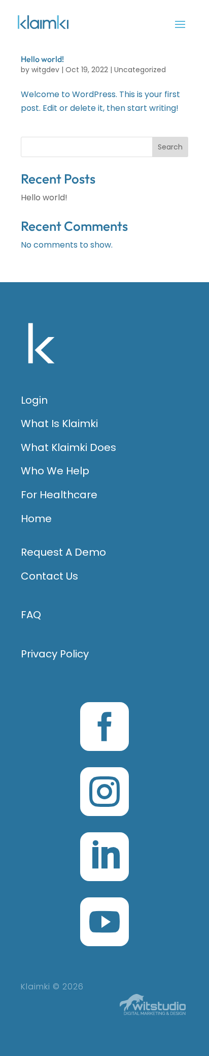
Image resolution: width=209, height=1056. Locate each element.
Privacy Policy (55, 654)
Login (34, 400)
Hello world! (42, 59)
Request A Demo (63, 552)
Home (36, 518)
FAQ (31, 615)
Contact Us (49, 576)
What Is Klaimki (59, 423)
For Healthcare (59, 495)
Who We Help (55, 471)
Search (170, 147)
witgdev (45, 70)
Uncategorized (140, 70)
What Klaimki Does (68, 447)
